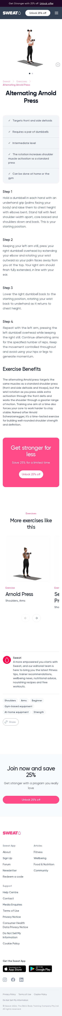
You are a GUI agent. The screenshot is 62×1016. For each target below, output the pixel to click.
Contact (8, 898)
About (7, 852)
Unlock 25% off (37, 12)
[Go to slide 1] (29, 73)
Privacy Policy (9, 994)
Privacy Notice (12, 916)
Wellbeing (40, 858)
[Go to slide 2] (32, 73)
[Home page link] (12, 13)
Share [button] (12, 721)
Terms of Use (11, 910)
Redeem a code (13, 876)
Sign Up (7, 858)
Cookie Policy (11, 943)
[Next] (36, 618)
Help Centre (10, 892)
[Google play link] (40, 968)
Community (41, 870)
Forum (7, 864)
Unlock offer (46, 3)
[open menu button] (56, 13)
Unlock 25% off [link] (31, 474)
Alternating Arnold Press (16, 84)
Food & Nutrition (44, 864)
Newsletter (10, 870)
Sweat (6, 81)
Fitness (38, 852)
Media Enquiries (12, 904)
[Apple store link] (14, 968)
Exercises (22, 81)
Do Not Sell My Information (15, 1000)
